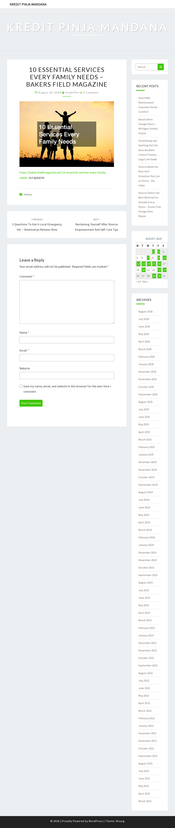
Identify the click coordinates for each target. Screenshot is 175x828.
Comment (26, 276)
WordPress (96, 821)
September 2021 (148, 756)
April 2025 (144, 432)
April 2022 (144, 703)
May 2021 (143, 786)
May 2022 (143, 695)
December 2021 (147, 733)
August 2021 (145, 763)
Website (24, 368)
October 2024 (146, 477)
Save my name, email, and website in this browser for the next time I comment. (67, 388)
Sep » (146, 281)
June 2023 (144, 597)
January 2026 (146, 364)
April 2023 (144, 612)
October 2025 (146, 387)
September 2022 (148, 665)
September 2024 (148, 484)
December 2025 (147, 371)
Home (28, 194)
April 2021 (144, 793)
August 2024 (145, 492)
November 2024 (147, 469)
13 (143, 263)
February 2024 (146, 537)
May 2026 (143, 334)
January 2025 (146, 454)
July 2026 (143, 319)
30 (159, 276)
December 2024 (147, 462)
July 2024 (143, 499)
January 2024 (146, 545)
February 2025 (146, 447)
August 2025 (145, 402)
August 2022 (145, 673)
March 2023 (145, 620)
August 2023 (145, 582)
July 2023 (143, 590)
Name (24, 332)
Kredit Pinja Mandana (28, 4)
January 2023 (146, 635)
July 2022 (143, 680)
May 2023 (143, 605)
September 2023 (148, 575)
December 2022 (147, 643)
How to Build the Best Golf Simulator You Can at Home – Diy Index (149, 176)
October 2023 (146, 567)
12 (138, 263)
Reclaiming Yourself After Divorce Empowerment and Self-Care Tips (96, 225)
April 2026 (144, 341)
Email (24, 350)
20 (143, 270)
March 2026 (145, 349)
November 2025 (147, 379)
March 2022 (145, 710)
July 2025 (143, 409)
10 (164, 257)
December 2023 (147, 552)
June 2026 (144, 326)
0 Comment (91, 92)
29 (154, 276)
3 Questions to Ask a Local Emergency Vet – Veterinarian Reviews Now (37, 225)
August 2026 (145, 311)
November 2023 (147, 560)
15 (154, 263)
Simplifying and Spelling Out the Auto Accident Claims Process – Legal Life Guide (148, 150)
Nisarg (120, 821)
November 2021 (147, 740)
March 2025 (145, 439)
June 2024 (144, 507)
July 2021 (143, 771)
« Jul (138, 281)
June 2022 (144, 688)
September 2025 (148, 394)
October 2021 (146, 748)
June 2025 (144, 417)
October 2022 (146, 658)
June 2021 (144, 778)
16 (159, 263)
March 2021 (145, 801)
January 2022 (146, 725)
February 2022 (146, 718)
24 (164, 270)
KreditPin (72, 92)
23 (159, 270)
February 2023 (146, 628)
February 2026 (146, 356)
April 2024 (144, 522)
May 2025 (143, 424)
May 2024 (143, 515)
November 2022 (147, 650)
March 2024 (145, 530)
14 (148, 263)
